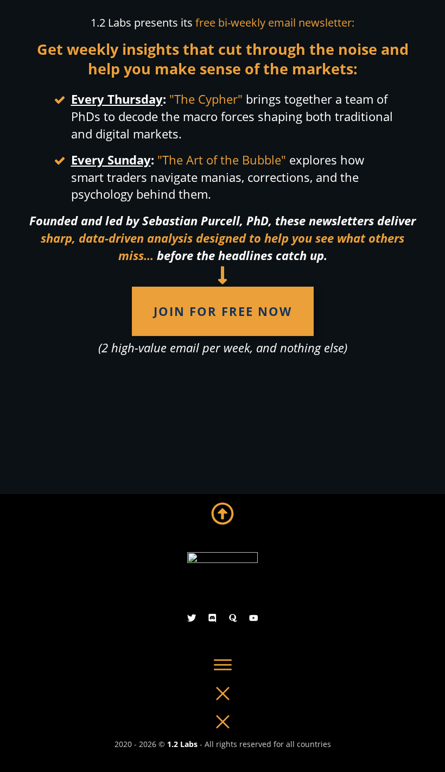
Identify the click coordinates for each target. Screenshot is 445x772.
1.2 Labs (182, 744)
